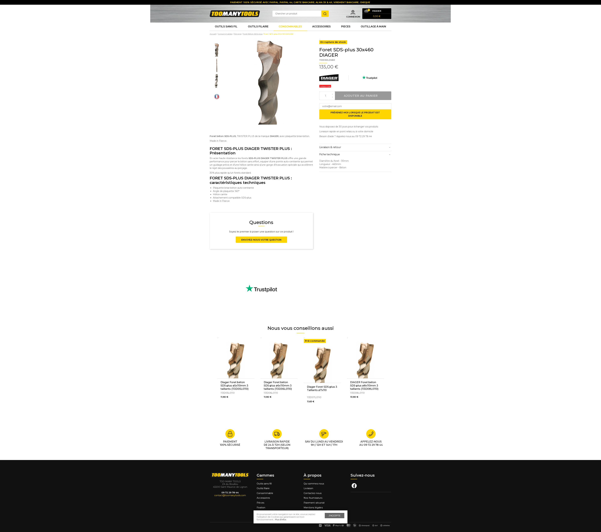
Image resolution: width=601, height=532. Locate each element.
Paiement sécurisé (314, 502)
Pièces (260, 502)
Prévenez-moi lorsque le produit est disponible (355, 114)
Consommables (290, 26)
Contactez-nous (312, 493)
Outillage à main (373, 26)
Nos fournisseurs (313, 497)
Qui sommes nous (314, 483)
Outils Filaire (258, 26)
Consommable (265, 493)
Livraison (308, 488)
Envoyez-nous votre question (261, 239)
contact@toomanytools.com (230, 495)
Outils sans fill (264, 483)
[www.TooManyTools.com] (235, 13)
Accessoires (321, 26)
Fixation (261, 507)
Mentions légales (313, 507)
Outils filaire (263, 488)
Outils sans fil (226, 26)
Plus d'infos (280, 519)
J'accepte (334, 515)
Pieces (345, 26)
